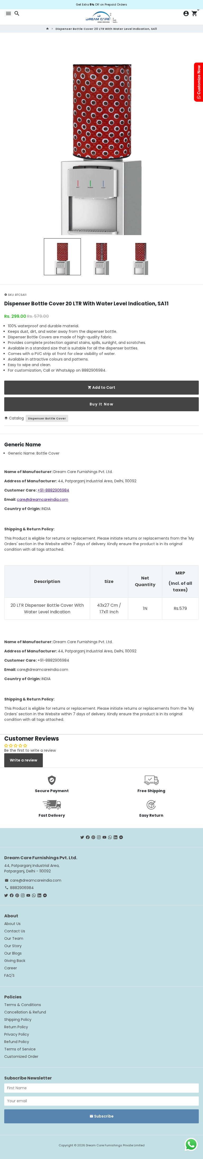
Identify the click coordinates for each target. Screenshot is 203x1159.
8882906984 (19, 887)
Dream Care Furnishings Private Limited (115, 1145)
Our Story (13, 945)
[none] (62, 256)
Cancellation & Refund (25, 1012)
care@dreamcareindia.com (42, 499)
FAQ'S (9, 975)
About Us (12, 923)
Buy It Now (102, 404)
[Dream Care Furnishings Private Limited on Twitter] (82, 837)
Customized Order (21, 1056)
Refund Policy (16, 1041)
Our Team (13, 938)
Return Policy (16, 1027)
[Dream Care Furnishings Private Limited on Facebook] (88, 837)
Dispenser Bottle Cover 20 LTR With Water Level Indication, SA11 (106, 29)
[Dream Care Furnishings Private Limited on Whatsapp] (110, 837)
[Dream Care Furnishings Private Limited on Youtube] (104, 837)
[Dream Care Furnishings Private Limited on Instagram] (99, 837)
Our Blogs (13, 953)
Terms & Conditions (22, 1004)
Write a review (23, 760)
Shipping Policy (17, 1019)
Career (10, 968)
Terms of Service (20, 1049)
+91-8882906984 (53, 490)
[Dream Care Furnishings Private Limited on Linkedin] (115, 837)
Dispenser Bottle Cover (47, 418)
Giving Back (14, 960)
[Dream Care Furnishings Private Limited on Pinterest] (93, 837)
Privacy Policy (16, 1034)
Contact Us (14, 931)
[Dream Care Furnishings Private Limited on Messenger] (121, 837)
